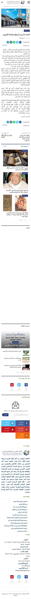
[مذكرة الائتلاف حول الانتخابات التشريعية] (15, 338)
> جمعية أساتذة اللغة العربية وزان (19, 528)
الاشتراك (5, 414)
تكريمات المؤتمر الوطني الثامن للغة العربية (12, 351)
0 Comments (26, 45)
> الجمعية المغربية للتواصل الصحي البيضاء (17, 517)
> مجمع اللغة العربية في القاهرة (20, 509)
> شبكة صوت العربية (22, 531)
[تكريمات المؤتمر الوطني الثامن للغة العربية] (26, 353)
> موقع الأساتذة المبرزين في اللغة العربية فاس (16, 525)
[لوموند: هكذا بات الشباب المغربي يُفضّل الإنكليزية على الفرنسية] (15, 158)
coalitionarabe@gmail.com (22, 570)
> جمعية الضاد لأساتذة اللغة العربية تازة (18, 520)
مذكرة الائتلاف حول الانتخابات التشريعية (15, 345)
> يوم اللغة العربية (23, 504)
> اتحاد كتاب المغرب (23, 512)
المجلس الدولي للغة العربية (20, 501)
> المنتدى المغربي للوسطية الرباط (19, 523)
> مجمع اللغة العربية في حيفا (20, 507)
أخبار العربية (15, 342)
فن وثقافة (26, 31)
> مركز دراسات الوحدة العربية (20, 515)
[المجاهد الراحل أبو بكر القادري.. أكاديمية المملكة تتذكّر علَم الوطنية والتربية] (15, 180)
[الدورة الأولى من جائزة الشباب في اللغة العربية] (26, 360)
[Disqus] (15, 253)
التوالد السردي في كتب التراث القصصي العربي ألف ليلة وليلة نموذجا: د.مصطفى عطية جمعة (17, 214)
